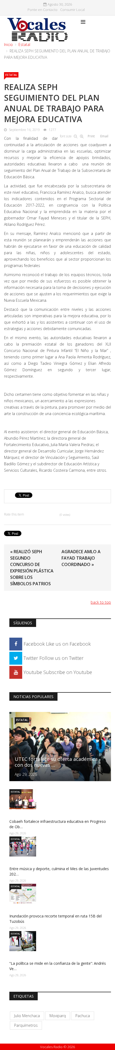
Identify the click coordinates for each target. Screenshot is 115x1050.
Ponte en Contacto (42, 9)
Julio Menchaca (27, 1015)
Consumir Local (72, 9)
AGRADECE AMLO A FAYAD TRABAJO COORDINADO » (81, 558)
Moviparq (57, 1015)
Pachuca (82, 1015)
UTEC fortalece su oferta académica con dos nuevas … (56, 762)
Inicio (8, 44)
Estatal (24, 44)
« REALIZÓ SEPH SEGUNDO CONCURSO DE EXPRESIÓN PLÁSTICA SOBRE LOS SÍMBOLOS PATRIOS (31, 568)
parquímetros (26, 1025)
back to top (101, 602)
